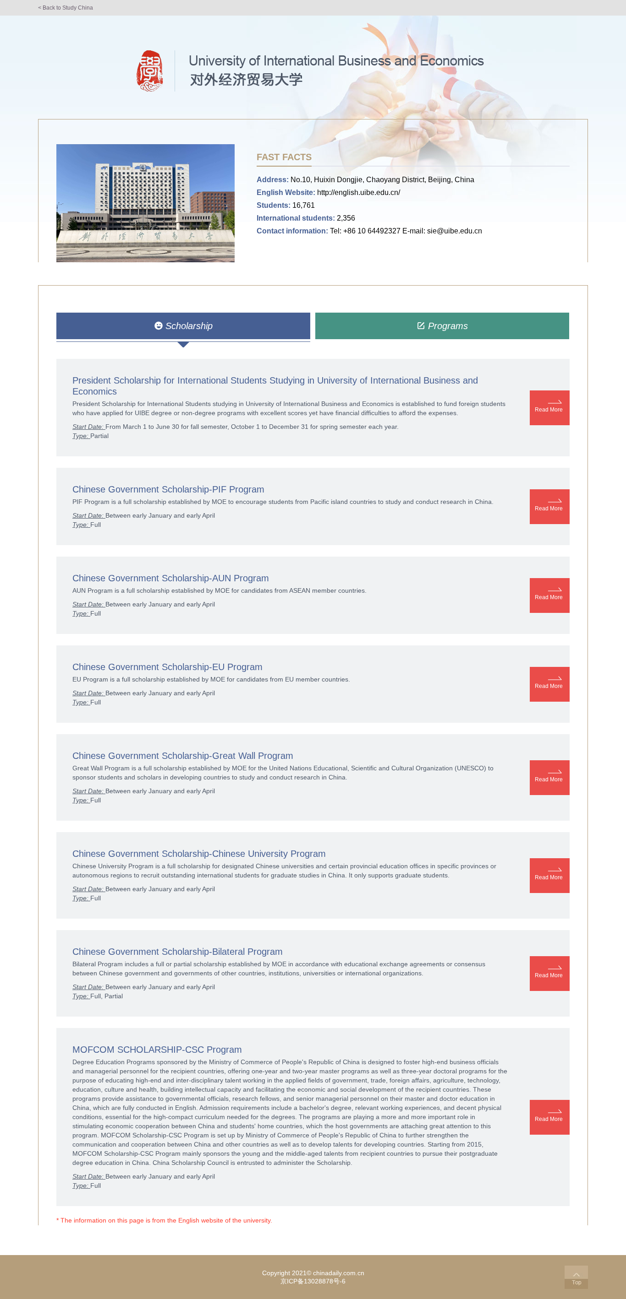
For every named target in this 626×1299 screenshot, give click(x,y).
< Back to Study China (65, 8)
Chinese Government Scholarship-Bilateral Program (177, 952)
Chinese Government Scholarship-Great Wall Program (182, 756)
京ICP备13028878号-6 (313, 1281)
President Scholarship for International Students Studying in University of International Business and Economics (275, 385)
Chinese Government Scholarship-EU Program (167, 667)
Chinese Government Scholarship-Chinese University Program (199, 854)
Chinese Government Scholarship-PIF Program (168, 489)
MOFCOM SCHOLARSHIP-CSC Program (157, 1050)
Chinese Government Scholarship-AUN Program (170, 578)
